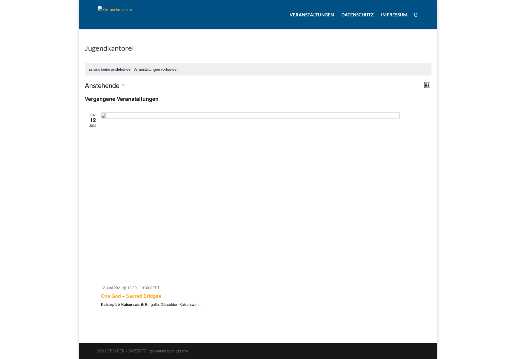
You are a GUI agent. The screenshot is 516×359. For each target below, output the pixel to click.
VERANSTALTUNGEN (312, 15)
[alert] (258, 69)
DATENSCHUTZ (357, 15)
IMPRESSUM (394, 15)
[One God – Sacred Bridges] (266, 197)
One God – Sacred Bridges (131, 295)
